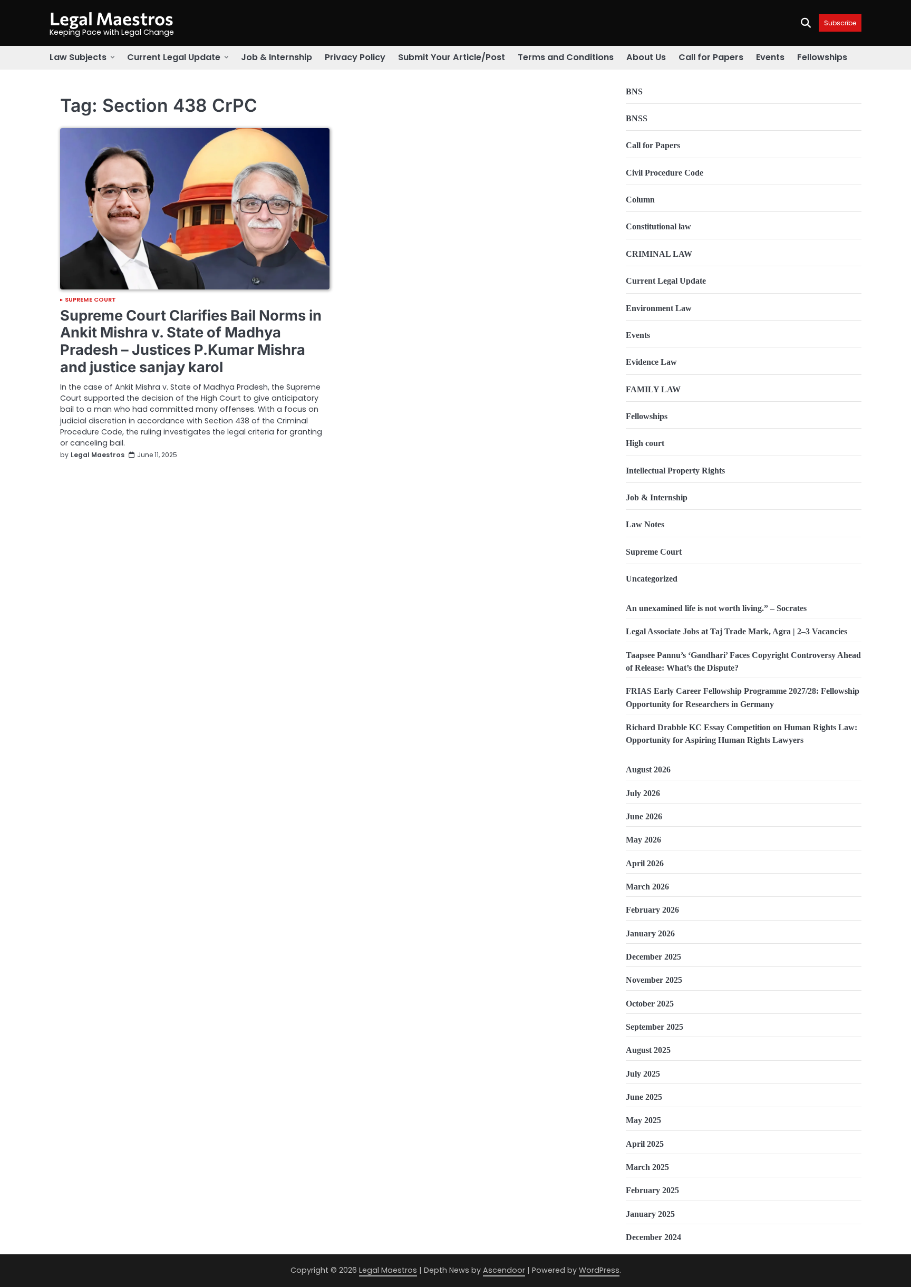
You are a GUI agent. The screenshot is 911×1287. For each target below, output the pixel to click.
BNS (634, 91)
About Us (646, 57)
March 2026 (647, 887)
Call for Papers (711, 57)
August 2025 (648, 1050)
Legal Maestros (111, 18)
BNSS (636, 118)
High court (645, 443)
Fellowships (822, 57)
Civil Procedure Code (664, 173)
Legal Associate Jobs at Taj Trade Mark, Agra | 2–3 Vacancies (736, 631)
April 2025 (645, 1144)
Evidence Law (651, 362)
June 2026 (644, 816)
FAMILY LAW (653, 389)
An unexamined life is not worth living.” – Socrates (716, 608)
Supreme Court (90, 300)
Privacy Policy (355, 57)
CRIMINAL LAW (659, 254)
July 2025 (643, 1074)
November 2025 (654, 980)
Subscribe (840, 23)
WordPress (599, 1270)
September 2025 (654, 1027)
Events (770, 57)
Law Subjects (78, 57)
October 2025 (650, 1004)
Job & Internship (276, 57)
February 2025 (652, 1190)
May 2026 (643, 840)
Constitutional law (658, 226)
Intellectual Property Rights (675, 471)
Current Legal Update (173, 57)
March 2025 (647, 1167)
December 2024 (653, 1237)
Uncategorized (651, 579)
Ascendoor (504, 1270)
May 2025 (643, 1120)
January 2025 (650, 1214)
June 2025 (644, 1097)
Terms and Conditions (566, 57)
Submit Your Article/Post (451, 57)
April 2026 (645, 863)
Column (640, 200)
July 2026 (643, 793)
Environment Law (659, 308)
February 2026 (652, 910)
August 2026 (648, 770)
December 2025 (653, 957)
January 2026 (650, 933)
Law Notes (645, 524)
